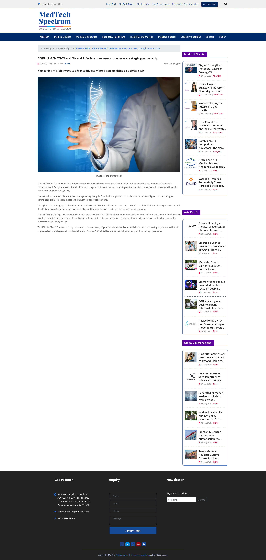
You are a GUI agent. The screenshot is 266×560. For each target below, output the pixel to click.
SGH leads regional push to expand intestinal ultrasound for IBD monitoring (211, 306)
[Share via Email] (179, 63)
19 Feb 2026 (206, 151)
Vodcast (210, 36)
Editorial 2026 (209, 4)
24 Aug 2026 (206, 331)
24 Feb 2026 (206, 132)
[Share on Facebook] (172, 63)
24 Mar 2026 (206, 95)
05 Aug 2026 (206, 423)
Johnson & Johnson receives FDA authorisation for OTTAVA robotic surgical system (210, 438)
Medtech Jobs (143, 4)
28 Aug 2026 (206, 234)
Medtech (44, 36)
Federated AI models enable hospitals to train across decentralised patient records (211, 399)
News (67, 64)
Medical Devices (62, 36)
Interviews (218, 94)
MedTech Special (167, 36)
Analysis (217, 75)
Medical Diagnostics (86, 36)
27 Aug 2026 (206, 273)
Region (222, 36)
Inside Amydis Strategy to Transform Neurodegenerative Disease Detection (212, 89)
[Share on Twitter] (174, 63)
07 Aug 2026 (206, 384)
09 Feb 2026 (206, 189)
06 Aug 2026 (206, 403)
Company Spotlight (191, 36)
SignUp (201, 499)
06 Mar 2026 (206, 114)
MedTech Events (126, 4)
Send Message (132, 530)
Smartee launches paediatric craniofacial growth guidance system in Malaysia (212, 248)
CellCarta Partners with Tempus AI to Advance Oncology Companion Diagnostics (210, 380)
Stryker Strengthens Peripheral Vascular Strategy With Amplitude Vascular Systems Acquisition (211, 72)
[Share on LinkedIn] (177, 63)
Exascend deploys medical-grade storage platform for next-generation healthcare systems (212, 230)
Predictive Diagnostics (141, 36)
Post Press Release (161, 4)
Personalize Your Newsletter (185, 4)
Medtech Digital (64, 48)
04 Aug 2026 (206, 442)
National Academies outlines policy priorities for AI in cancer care (210, 418)
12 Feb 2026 (206, 170)
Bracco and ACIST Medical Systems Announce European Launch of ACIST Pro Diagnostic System (211, 166)
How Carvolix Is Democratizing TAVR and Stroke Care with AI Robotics (211, 127)
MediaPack (111, 4)
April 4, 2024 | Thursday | (52, 63)
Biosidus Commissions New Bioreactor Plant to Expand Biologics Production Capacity (212, 359)
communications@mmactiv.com (73, 511)
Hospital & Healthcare (113, 36)
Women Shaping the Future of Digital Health (211, 106)
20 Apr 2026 (206, 76)
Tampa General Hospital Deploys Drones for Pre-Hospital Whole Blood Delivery (212, 458)
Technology (46, 48)
